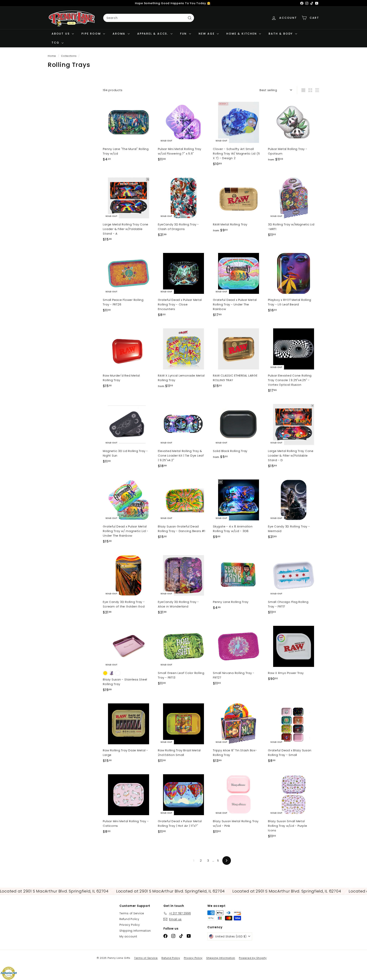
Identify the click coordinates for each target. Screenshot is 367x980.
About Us (61, 34)
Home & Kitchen (242, 34)
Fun (184, 34)
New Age (207, 34)
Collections (69, 56)
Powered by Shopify (253, 958)
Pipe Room (91, 34)
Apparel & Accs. (153, 34)
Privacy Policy (129, 925)
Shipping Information (135, 931)
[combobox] (148, 18)
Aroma (120, 34)
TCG (56, 43)
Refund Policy (129, 919)
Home (52, 56)
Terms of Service (131, 913)
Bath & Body (281, 34)
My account (128, 936)
